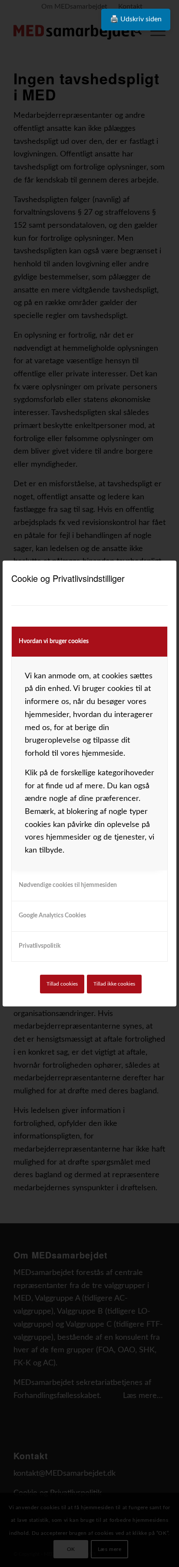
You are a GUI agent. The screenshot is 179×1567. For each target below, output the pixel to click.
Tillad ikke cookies (114, 983)
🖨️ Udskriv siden (136, 19)
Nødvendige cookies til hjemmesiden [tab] (68, 885)
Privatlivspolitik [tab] (39, 946)
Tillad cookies (62, 983)
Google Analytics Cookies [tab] (52, 916)
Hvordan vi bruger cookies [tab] (54, 641)
